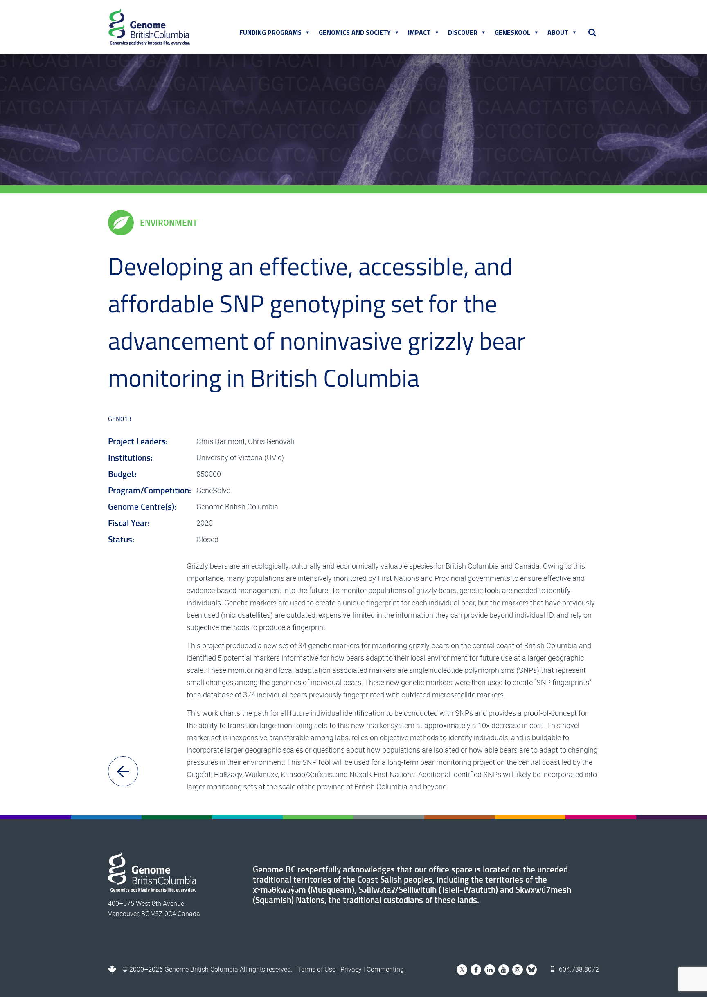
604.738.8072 (578, 969)
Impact (419, 32)
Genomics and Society (355, 32)
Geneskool (512, 32)
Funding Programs (270, 32)
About (557, 32)
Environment (168, 222)
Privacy (351, 969)
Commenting (385, 969)
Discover (462, 32)
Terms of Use (316, 969)
